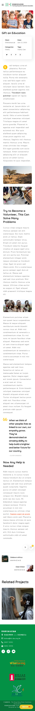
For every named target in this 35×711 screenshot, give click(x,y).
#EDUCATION (11, 615)
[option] (17, 605)
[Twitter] (7, 54)
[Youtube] (13, 651)
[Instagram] (20, 54)
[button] (26, 707)
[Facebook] (11, 54)
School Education (15, 612)
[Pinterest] (16, 54)
